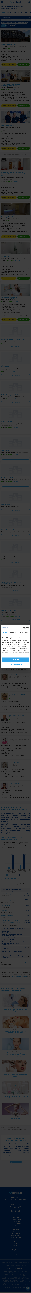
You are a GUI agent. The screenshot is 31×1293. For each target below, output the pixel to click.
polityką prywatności (8, 654)
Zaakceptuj (15, 659)
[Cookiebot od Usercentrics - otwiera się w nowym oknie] (22, 628)
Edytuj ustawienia (14, 664)
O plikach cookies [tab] (24, 632)
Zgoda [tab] (5, 632)
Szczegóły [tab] (13, 632)
